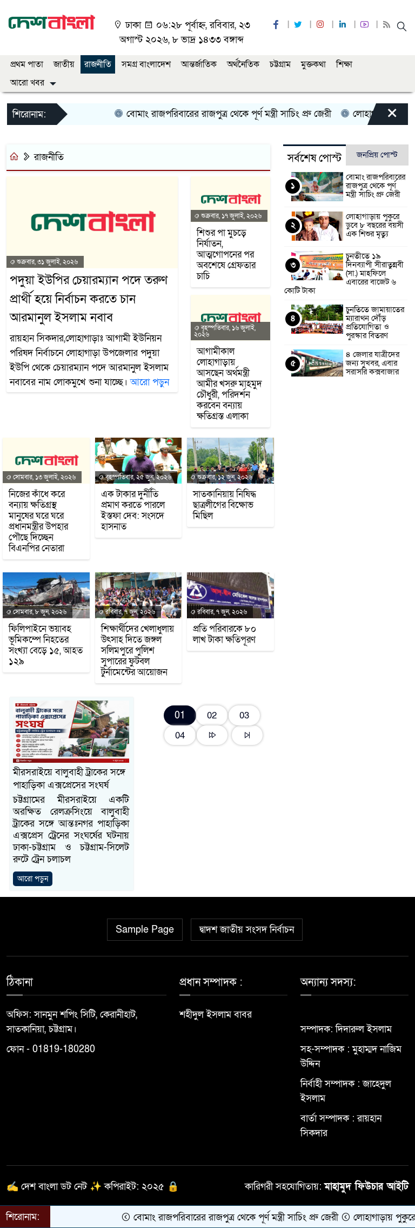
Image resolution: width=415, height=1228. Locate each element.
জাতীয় (63, 64)
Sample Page (145, 929)
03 (244, 715)
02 (212, 715)
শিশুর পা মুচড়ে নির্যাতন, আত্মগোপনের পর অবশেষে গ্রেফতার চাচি (226, 255)
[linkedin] (343, 25)
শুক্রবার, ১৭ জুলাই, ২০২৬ (230, 216)
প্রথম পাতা (26, 64)
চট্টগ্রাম (280, 64)
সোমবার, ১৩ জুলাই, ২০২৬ (43, 477)
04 (180, 735)
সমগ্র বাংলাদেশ (146, 64)
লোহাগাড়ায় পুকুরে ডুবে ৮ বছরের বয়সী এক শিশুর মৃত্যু (375, 225)
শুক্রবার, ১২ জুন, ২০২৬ (224, 477)
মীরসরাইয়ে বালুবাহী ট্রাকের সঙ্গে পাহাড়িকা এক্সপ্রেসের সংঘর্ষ (69, 778)
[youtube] (365, 25)
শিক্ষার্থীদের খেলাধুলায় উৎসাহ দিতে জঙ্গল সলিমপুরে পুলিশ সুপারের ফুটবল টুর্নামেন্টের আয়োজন (137, 651)
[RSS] (387, 25)
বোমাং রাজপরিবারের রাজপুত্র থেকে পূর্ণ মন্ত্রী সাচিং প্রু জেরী (209, 114)
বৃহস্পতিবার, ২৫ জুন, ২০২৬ (137, 477)
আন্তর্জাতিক (199, 64)
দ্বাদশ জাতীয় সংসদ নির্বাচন (246, 929)
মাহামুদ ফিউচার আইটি (366, 1186)
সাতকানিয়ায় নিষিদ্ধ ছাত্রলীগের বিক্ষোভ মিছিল (224, 505)
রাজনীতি (97, 64)
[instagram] (321, 25)
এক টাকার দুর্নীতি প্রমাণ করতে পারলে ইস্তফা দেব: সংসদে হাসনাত (133, 510)
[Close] (382, 116)
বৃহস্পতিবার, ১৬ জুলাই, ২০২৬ (225, 331)
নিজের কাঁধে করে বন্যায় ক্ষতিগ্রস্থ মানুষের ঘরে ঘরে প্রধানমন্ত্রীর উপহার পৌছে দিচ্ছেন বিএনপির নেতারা (38, 521)
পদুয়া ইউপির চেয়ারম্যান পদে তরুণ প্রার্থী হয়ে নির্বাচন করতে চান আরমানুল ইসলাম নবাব (89, 299)
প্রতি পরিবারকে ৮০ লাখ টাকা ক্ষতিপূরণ (224, 634)
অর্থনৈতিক (243, 64)
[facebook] (277, 25)
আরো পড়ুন (149, 382)
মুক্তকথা (313, 64)
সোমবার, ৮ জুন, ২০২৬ (38, 612)
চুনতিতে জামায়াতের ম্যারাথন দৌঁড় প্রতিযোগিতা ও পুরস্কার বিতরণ (375, 322)
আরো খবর (27, 83)
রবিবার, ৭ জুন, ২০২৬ (129, 612)
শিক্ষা (344, 64)
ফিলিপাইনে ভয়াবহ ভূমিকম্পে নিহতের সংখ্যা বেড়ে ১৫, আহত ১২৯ (46, 645)
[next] (212, 735)
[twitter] (299, 25)
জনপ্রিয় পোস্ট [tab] (377, 154)
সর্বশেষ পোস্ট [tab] (314, 158)
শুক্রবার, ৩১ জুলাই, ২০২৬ (46, 262)
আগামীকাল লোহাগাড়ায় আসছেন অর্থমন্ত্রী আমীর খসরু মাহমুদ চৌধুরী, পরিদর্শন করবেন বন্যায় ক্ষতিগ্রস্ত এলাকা (229, 384)
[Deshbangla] (51, 22)
